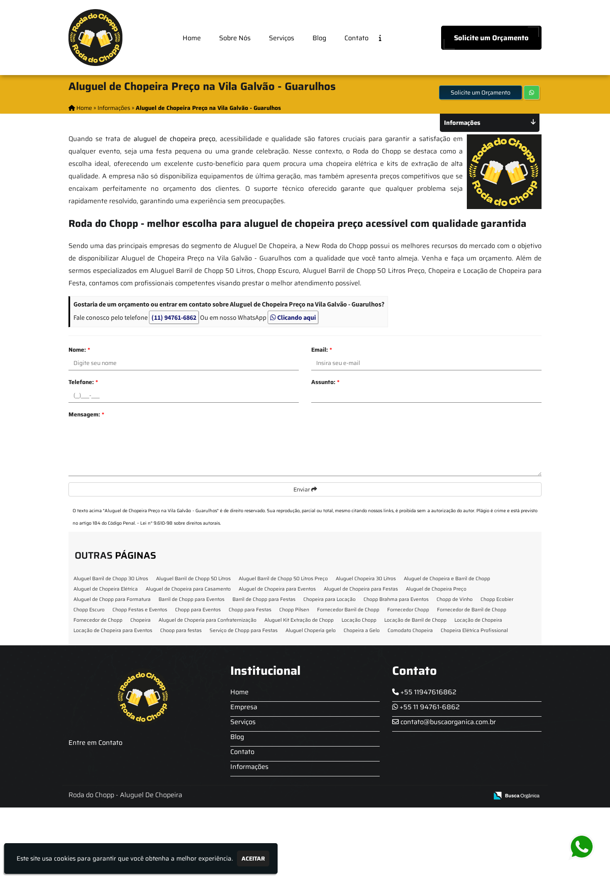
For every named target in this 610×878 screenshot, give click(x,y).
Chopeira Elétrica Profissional (474, 630)
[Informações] (386, 37)
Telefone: (83, 382)
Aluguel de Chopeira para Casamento (188, 589)
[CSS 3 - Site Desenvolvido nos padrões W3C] (449, 796)
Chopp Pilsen (294, 609)
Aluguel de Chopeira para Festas (361, 589)
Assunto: (325, 382)
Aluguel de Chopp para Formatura (112, 599)
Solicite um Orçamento (491, 37)
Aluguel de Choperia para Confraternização (207, 620)
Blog (319, 38)
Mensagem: (86, 414)
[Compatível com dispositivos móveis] (478, 796)
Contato (356, 38)
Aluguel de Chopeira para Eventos (277, 589)
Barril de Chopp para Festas (263, 599)
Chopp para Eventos (198, 609)
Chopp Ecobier (497, 599)
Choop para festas (181, 630)
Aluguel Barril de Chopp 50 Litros (193, 578)
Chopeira (140, 620)
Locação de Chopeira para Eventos (112, 630)
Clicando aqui (296, 317)
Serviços (281, 38)
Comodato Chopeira (410, 630)
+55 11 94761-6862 (429, 707)
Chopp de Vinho (455, 599)
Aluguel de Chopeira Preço (436, 589)
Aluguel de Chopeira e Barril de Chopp (447, 578)
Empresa (243, 707)
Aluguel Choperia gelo (310, 630)
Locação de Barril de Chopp (415, 620)
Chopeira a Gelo (362, 630)
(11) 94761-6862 (173, 317)
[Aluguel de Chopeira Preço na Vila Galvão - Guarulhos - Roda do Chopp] (95, 37)
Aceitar (253, 858)
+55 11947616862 (427, 692)
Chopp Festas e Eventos (139, 609)
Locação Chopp (359, 620)
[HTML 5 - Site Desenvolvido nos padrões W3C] (421, 796)
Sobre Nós (235, 38)
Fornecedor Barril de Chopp (348, 609)
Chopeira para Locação (329, 599)
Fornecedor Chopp (408, 609)
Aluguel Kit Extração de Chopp (299, 620)
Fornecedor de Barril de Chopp (471, 609)
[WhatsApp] (587, 847)
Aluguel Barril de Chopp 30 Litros (110, 578)
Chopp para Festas (250, 609)
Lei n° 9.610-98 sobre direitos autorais (180, 523)
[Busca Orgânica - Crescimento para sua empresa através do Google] (516, 795)
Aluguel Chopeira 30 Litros (366, 578)
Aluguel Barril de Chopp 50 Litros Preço (283, 578)
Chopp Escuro (89, 609)
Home (192, 38)
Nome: (79, 349)
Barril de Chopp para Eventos (191, 599)
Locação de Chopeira (478, 620)
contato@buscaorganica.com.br (447, 722)
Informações (249, 766)
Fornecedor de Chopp (97, 620)
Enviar (302, 489)
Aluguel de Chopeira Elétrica (105, 589)
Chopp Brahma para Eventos (396, 599)
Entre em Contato (95, 742)
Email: (321, 349)
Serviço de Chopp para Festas (244, 630)
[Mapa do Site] (399, 795)
